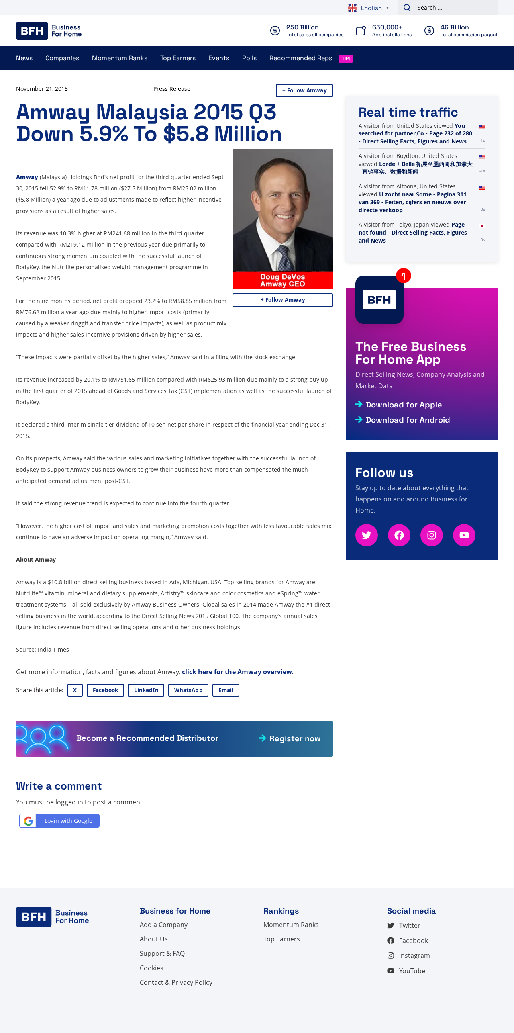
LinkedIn (146, 690)
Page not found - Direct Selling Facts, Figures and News (413, 232)
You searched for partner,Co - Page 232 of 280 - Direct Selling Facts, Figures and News (415, 133)
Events (218, 58)
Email (226, 690)
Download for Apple (404, 405)
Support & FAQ (162, 953)
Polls (249, 58)
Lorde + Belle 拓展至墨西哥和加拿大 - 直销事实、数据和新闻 (416, 168)
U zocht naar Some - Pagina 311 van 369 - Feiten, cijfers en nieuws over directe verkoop (413, 202)
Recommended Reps (300, 58)
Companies (62, 58)
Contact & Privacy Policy (176, 982)
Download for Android (408, 420)
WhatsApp (188, 690)
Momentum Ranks (119, 58)
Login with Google (68, 820)
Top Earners (178, 58)
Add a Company (164, 924)
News (24, 58)
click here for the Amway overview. (238, 671)
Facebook (105, 690)
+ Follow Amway (304, 90)
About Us (154, 939)
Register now (295, 738)
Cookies (151, 967)
